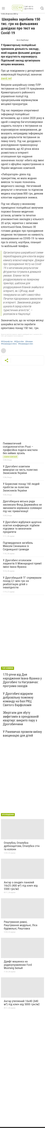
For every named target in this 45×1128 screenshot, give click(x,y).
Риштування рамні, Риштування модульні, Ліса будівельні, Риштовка (20, 925)
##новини (29, 341)
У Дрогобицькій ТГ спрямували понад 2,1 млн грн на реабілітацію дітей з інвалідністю (22, 582)
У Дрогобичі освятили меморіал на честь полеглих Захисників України (20, 470)
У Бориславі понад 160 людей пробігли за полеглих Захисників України (21, 487)
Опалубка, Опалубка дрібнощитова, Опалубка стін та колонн (22, 846)
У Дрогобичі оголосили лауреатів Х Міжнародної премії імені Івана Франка (22, 563)
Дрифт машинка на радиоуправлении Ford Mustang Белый (18, 965)
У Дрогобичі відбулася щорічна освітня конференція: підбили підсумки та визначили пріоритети (22, 527)
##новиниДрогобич (25, 344)
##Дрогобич (19, 341)
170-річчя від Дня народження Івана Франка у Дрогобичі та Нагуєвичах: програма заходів (22, 680)
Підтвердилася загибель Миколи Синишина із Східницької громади (18, 546)
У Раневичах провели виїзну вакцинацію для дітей (22, 733)
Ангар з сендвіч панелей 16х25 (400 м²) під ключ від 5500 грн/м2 (21, 886)
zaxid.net (6, 78)
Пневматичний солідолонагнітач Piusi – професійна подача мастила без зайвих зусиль (20, 448)
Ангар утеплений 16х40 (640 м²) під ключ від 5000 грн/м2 (22, 1002)
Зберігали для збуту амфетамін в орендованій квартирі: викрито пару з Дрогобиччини (21, 718)
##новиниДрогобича (9, 344)
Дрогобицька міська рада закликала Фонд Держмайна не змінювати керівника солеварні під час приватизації (22, 506)
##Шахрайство (7, 341)
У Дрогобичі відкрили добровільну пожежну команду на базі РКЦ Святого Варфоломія (18, 699)
